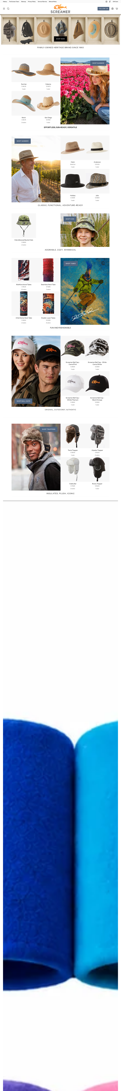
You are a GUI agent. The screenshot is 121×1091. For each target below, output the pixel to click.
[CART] (117, 8)
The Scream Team (14, 1)
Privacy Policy (32, 1)
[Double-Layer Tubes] (48, 303)
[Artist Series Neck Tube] (24, 303)
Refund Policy (53, 1)
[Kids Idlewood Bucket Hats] (24, 225)
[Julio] (97, 181)
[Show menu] (4, 8)
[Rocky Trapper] (97, 469)
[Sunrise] (24, 70)
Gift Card (115, 1)
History (5, 1)
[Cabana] (48, 70)
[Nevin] (24, 103)
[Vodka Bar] (72, 469)
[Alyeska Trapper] (97, 436)
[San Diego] (48, 103)
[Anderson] (97, 147)
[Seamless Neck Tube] (48, 270)
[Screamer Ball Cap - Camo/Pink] (72, 348)
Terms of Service (42, 1)
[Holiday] (72, 181)
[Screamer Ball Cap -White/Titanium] (72, 383)
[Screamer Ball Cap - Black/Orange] (97, 383)
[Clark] (72, 147)
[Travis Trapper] (72, 436)
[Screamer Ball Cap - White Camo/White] (97, 348)
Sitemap (23, 1)
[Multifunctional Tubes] (24, 270)
